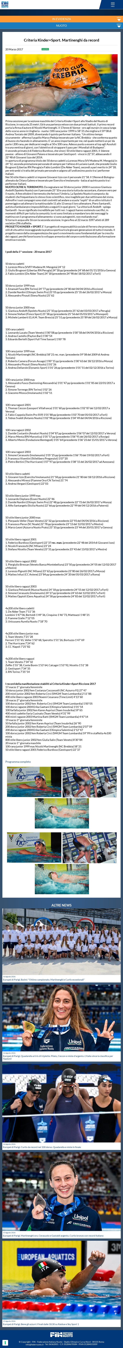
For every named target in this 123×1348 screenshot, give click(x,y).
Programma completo (18, 761)
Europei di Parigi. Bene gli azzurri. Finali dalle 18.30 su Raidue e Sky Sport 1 (41, 1324)
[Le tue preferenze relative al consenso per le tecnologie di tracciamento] (5, 1343)
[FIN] (52, 4)
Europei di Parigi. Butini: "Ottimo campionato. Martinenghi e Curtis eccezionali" (43, 979)
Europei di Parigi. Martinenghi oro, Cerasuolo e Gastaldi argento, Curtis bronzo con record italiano (53, 1235)
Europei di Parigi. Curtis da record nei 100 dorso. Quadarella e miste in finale (42, 1147)
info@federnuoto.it (35, 1344)
